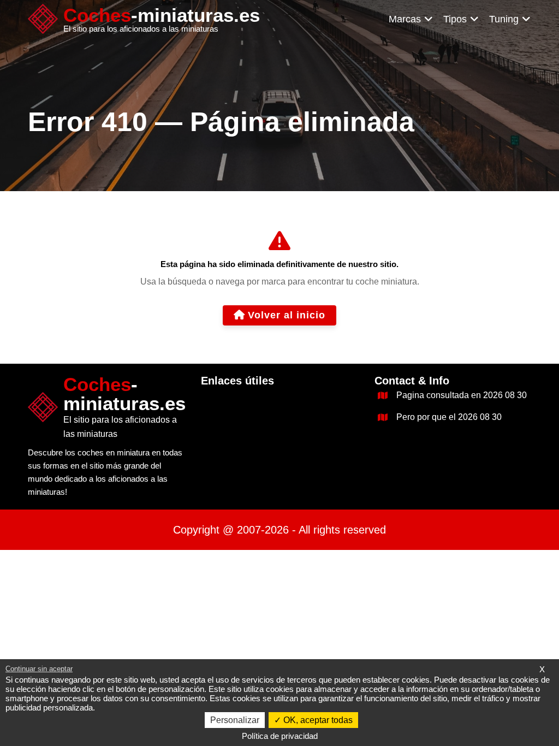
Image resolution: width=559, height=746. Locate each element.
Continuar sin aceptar (39, 669)
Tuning (504, 19)
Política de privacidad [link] (280, 736)
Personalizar (234, 720)
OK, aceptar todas (317, 720)
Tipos (455, 19)
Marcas (405, 19)
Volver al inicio (286, 315)
